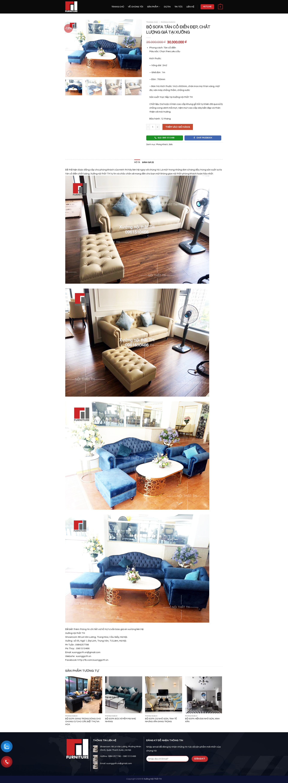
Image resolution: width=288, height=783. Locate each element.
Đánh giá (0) (148, 162)
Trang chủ (117, 7)
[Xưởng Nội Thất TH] (80, 7)
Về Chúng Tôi (135, 7)
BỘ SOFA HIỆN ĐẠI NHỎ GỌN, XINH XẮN (202, 720)
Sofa (170, 145)
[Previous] (70, 48)
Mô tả (137, 162)
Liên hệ (190, 7)
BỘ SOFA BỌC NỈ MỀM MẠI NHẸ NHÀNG (120, 720)
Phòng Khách (168, 22)
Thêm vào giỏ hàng (177, 127)
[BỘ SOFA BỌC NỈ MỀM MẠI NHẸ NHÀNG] (123, 694)
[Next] (136, 48)
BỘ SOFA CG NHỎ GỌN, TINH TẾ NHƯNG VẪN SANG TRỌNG (161, 720)
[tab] (137, 163)
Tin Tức (178, 7)
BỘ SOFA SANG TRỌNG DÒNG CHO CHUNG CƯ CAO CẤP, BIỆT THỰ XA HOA (83, 721)
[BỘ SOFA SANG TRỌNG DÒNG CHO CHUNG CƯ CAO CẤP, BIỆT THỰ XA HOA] (83, 694)
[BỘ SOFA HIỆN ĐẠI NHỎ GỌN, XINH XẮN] (203, 694)
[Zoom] (69, 73)
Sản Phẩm (152, 7)
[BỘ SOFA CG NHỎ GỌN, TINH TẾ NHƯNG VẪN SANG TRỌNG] (163, 694)
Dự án (167, 7)
